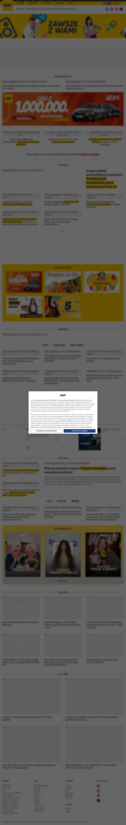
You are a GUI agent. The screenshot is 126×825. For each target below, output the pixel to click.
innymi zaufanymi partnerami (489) (68, 400)
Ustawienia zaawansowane (46, 431)
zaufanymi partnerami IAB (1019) (46, 400)
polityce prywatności (68, 420)
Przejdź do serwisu (79, 431)
